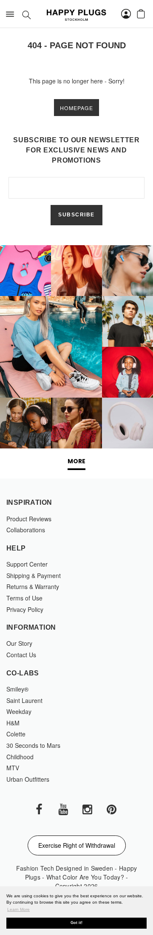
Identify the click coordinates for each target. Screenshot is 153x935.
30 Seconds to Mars (33, 745)
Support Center (27, 564)
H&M (13, 723)
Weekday (18, 711)
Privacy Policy (24, 609)
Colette (16, 734)
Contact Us (21, 654)
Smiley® (17, 689)
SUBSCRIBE (76, 215)
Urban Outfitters (27, 779)
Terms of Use (24, 598)
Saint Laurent (24, 700)
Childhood (20, 756)
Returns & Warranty (32, 586)
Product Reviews (28, 519)
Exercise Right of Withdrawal (76, 845)
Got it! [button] (76, 923)
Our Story (19, 643)
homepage (76, 107)
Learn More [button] (18, 909)
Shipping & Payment (33, 575)
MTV (12, 767)
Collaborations (25, 530)
